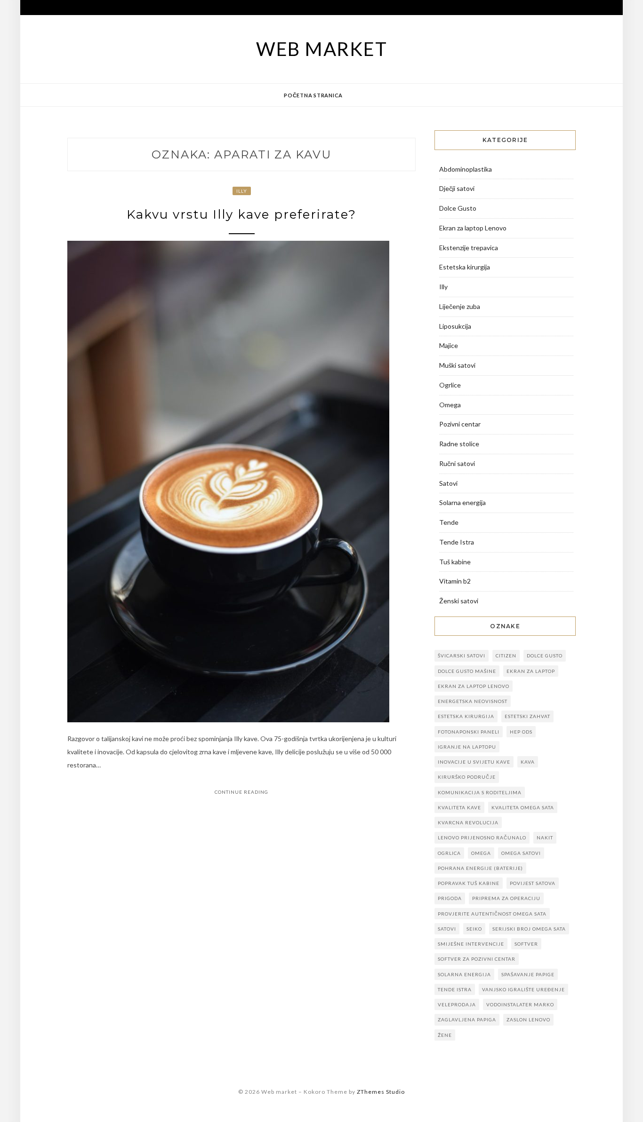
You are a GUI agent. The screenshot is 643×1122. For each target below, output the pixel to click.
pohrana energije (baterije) (480, 868)
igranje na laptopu (467, 747)
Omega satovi (521, 853)
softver (526, 944)
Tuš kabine (455, 562)
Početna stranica (313, 95)
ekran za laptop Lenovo (473, 686)
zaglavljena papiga (467, 1019)
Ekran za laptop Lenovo (472, 228)
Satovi (448, 483)
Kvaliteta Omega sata (522, 807)
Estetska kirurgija (464, 267)
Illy (241, 191)
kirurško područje (467, 777)
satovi (447, 929)
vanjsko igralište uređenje (523, 989)
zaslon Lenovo (528, 1019)
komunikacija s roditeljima (480, 792)
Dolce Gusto (457, 208)
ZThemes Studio (381, 1091)
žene (445, 1035)
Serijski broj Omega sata (529, 929)
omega (481, 853)
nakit (545, 837)
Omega (450, 405)
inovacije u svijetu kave (474, 762)
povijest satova (532, 883)
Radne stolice (459, 444)
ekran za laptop (530, 671)
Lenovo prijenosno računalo (482, 837)
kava (528, 762)
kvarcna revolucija (468, 822)
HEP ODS (521, 732)
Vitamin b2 (455, 581)
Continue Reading (241, 792)
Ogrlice (450, 385)
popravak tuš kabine (468, 883)
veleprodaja (457, 1004)
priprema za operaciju (506, 898)
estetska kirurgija (466, 716)
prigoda (450, 898)
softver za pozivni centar (476, 959)
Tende (448, 522)
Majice (448, 345)
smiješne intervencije (471, 944)
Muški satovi (457, 365)
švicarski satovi (461, 655)
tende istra (455, 989)
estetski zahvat (527, 716)
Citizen (506, 655)
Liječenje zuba (459, 306)
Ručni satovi (457, 463)
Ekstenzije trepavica (468, 248)
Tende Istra (456, 542)
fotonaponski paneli (468, 732)
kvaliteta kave (459, 807)
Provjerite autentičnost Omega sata (492, 914)
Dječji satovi (456, 188)
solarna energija (464, 974)
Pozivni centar (460, 424)
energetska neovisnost (472, 701)
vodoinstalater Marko (520, 1004)
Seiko (474, 929)
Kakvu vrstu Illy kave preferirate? (241, 214)
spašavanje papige (528, 974)
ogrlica (449, 853)
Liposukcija (455, 326)
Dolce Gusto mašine (467, 671)
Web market (321, 49)
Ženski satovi (458, 601)
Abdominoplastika (465, 169)
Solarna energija (462, 502)
